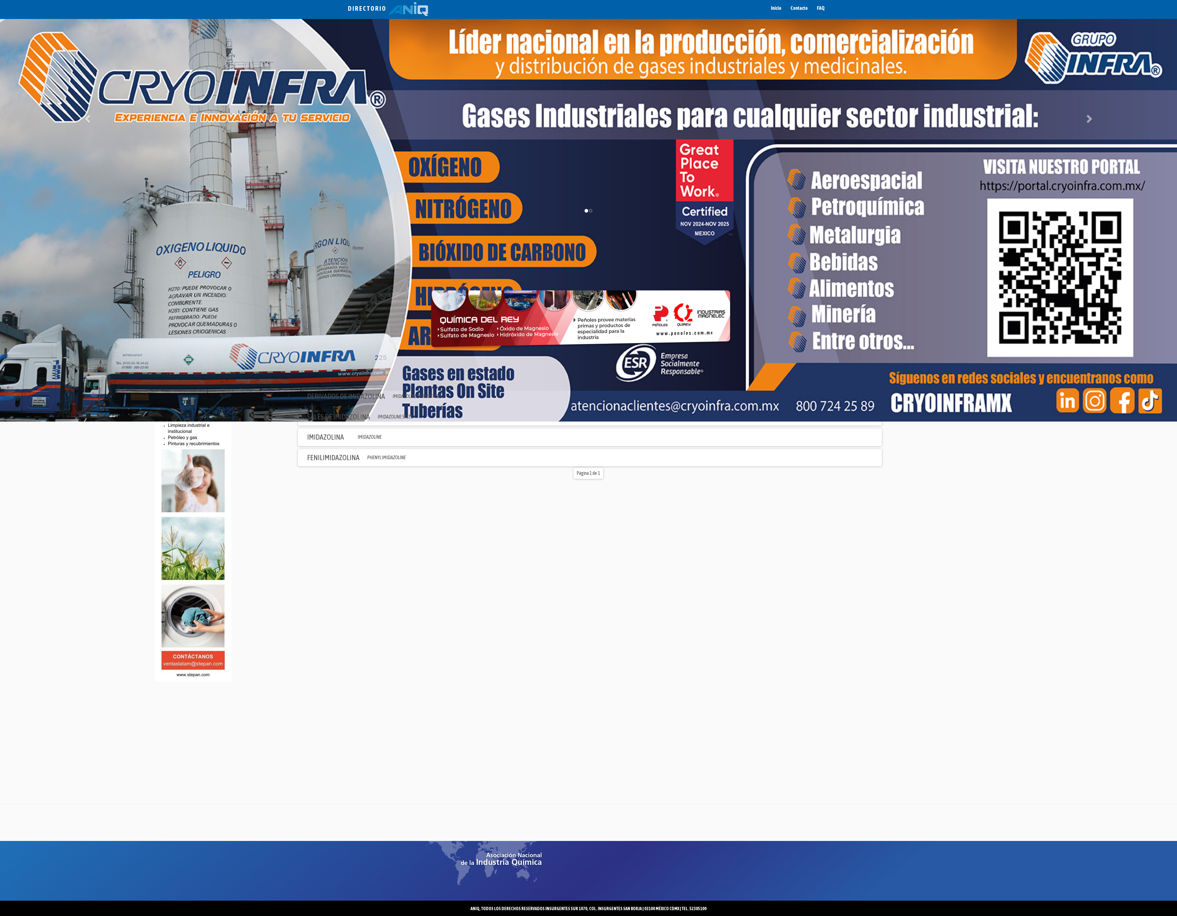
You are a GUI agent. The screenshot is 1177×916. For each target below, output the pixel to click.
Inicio (776, 8)
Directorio (368, 8)
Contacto (799, 8)
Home (358, 248)
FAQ (821, 8)
